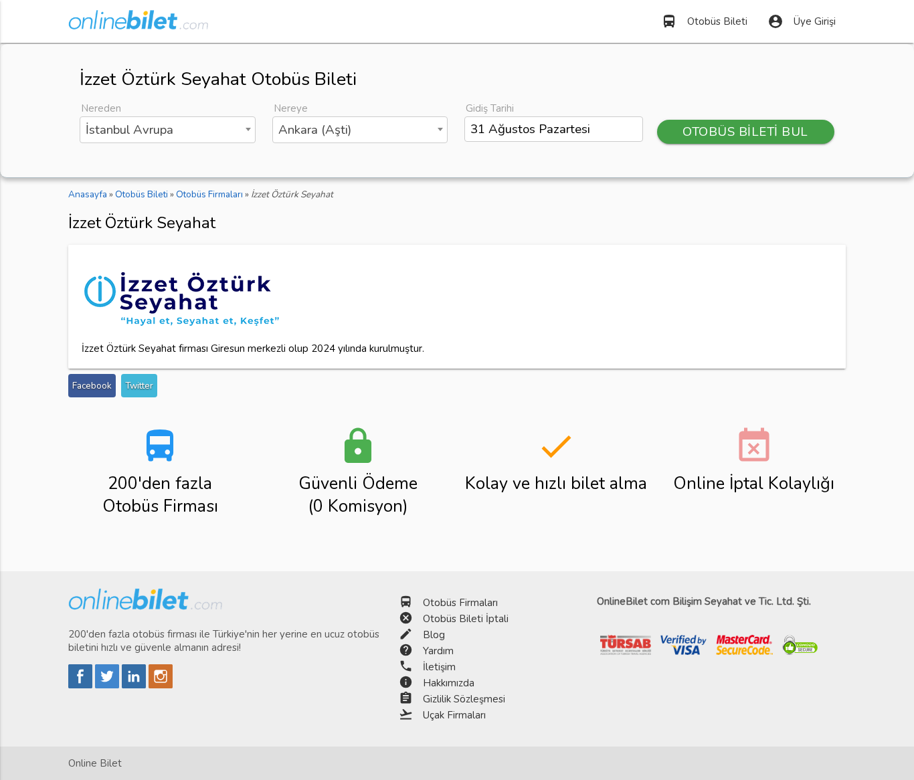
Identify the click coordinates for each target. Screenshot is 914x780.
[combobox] (167, 129)
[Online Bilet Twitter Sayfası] (108, 685)
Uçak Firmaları (454, 715)
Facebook (92, 385)
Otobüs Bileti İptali (466, 618)
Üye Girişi (801, 21)
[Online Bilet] (138, 24)
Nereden (101, 108)
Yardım (438, 651)
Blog (434, 635)
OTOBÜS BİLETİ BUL (745, 131)
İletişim (439, 667)
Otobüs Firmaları (460, 602)
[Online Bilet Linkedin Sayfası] (135, 685)
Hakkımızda (448, 683)
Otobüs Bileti (704, 21)
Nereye (291, 108)
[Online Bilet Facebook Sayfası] (81, 685)
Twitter (139, 385)
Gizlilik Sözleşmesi (464, 699)
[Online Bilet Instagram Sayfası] (161, 685)
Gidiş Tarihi (490, 108)
